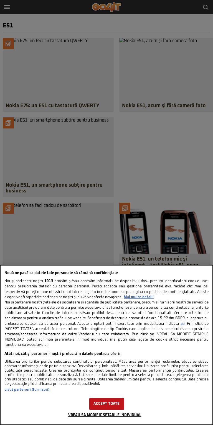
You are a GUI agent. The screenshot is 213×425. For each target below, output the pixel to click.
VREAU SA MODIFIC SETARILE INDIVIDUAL (104, 415)
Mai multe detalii (139, 297)
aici (182, 324)
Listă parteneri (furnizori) (27, 389)
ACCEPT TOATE (106, 404)
